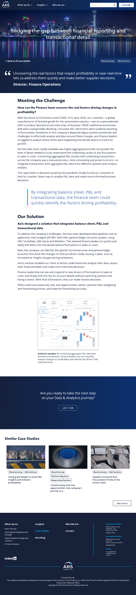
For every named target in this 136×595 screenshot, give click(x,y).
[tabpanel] (25, 469)
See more (122, 503)
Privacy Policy (66, 577)
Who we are (58, 5)
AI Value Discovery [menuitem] (12, 544)
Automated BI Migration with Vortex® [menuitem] (16, 533)
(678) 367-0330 (110, 533)
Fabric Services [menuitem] (10, 529)
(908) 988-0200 (110, 545)
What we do (24, 5)
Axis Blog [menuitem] (40, 537)
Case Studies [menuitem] (42, 531)
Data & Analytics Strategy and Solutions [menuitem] (16, 539)
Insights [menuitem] (39, 524)
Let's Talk (68, 408)
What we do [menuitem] (11, 524)
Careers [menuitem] (70, 531)
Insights (41, 5)
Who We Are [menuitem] (72, 524)
